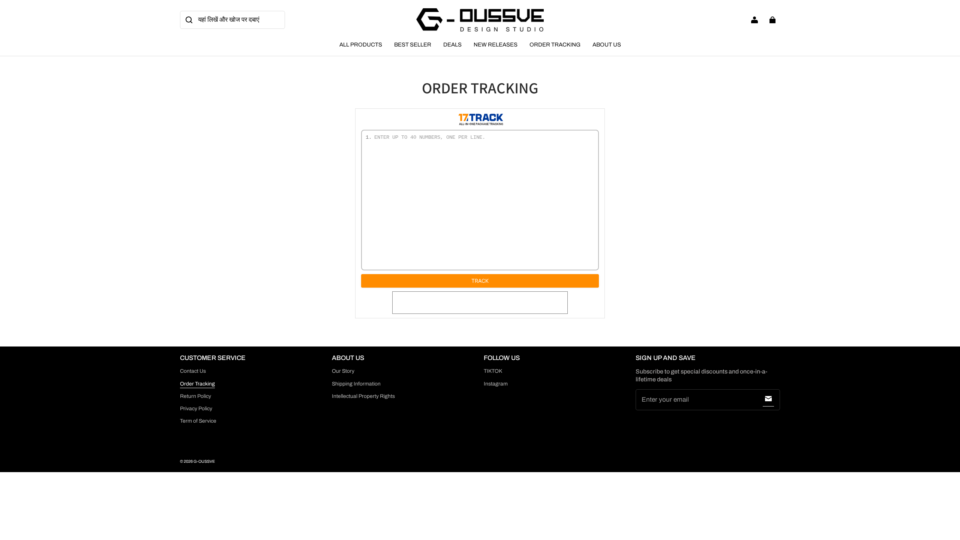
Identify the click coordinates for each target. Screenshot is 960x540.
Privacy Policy (196, 408)
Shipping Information (356, 384)
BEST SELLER (412, 45)
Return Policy (195, 396)
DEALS (452, 45)
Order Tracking (197, 384)
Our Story (343, 371)
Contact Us (193, 371)
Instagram (496, 384)
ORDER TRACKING (555, 45)
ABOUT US (606, 45)
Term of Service (198, 421)
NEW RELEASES (496, 45)
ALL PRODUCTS (360, 45)
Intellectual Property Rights (363, 396)
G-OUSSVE (204, 461)
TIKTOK (493, 371)
